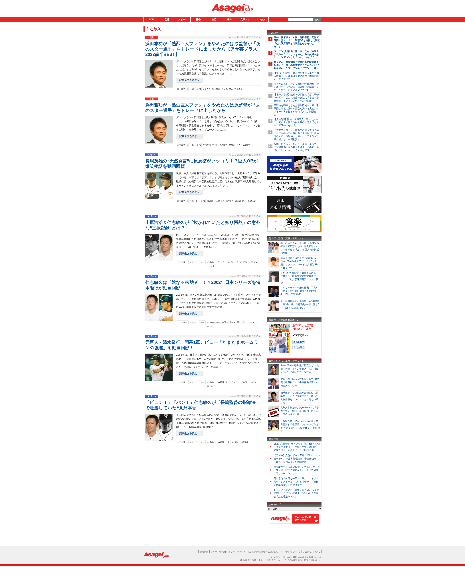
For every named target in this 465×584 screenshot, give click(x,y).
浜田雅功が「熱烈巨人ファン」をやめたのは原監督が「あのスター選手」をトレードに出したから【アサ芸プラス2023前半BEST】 (203, 49)
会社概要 (204, 551)
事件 (229, 19)
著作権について (292, 551)
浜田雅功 (238, 89)
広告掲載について (311, 551)
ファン (215, 145)
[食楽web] (294, 232)
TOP (151, 19)
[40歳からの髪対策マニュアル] (294, 172)
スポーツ (182, 19)
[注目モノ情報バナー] (294, 212)
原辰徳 (225, 89)
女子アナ (245, 19)
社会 (198, 19)
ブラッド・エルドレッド (227, 262)
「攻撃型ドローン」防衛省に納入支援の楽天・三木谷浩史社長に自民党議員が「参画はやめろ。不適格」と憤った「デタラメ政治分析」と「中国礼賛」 (296, 135)
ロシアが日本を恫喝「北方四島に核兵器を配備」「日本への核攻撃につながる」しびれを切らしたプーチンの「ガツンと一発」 (296, 65)
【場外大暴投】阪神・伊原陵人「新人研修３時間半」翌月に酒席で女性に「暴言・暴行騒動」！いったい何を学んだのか (296, 97)
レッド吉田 (221, 322)
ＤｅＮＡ (207, 89)
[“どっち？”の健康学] (294, 192)
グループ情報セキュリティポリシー (228, 551)
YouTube (211, 201)
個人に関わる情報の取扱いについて (265, 551)
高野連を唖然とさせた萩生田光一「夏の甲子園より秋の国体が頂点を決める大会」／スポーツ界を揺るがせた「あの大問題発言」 (296, 110)
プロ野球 (243, 262)
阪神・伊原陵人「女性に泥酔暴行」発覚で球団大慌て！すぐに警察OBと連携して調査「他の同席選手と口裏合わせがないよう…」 (297, 42)
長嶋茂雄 (252, 201)
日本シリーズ (248, 322)
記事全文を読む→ (189, 80)
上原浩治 (220, 201)
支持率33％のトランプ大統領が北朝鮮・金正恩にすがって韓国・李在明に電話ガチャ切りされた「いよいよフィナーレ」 (296, 86)
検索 (317, 19)
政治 (214, 19)
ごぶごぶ (207, 145)
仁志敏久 (216, 89)
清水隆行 (211, 326)
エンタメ (261, 19)
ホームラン (230, 382)
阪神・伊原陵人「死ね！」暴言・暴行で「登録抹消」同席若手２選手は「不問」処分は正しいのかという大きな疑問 (296, 147)
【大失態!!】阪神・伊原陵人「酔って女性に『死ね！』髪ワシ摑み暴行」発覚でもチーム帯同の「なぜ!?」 (296, 122)
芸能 (167, 19)
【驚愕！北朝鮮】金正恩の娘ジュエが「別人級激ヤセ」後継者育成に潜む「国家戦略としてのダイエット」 (296, 76)
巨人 (231, 89)
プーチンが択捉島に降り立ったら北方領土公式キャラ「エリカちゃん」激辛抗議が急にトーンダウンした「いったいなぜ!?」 (296, 54)
